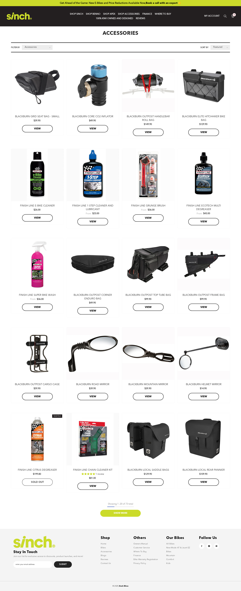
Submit (63, 564)
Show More (120, 513)
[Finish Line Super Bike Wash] (37, 264)
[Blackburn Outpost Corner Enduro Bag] (93, 264)
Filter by (15, 47)
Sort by (204, 47)
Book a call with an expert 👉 (163, 3)
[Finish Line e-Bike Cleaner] (37, 175)
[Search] (225, 16)
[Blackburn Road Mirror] (93, 353)
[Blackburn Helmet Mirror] (204, 353)
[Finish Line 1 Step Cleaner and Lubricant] (93, 175)
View (37, 128)
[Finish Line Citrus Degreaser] (37, 439)
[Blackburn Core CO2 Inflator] (93, 85)
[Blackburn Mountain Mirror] (148, 353)
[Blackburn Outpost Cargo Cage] (37, 353)
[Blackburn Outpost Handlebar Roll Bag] (148, 85)
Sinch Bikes (124, 586)
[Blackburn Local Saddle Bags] (148, 439)
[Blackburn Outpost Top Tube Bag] (148, 264)
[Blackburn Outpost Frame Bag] (204, 264)
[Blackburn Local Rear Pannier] (204, 439)
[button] (37, 47)
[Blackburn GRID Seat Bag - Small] (37, 85)
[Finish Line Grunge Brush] (148, 175)
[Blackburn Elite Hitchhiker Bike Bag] (204, 85)
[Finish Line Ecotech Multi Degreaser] (204, 175)
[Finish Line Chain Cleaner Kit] (93, 439)
